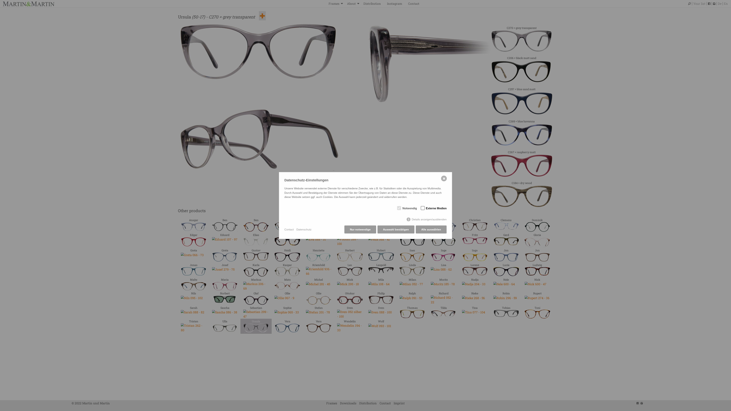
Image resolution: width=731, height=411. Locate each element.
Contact (289, 229)
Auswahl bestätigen (396, 229)
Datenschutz (303, 229)
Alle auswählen (431, 229)
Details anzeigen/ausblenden (429, 219)
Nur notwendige (360, 229)
